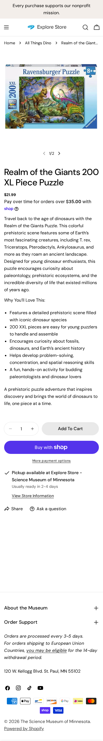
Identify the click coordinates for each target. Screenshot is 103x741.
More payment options (51, 461)
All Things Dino (38, 42)
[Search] (85, 27)
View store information (33, 495)
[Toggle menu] (6, 27)
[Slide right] (59, 153)
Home (9, 42)
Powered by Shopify (24, 728)
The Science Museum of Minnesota (55, 721)
